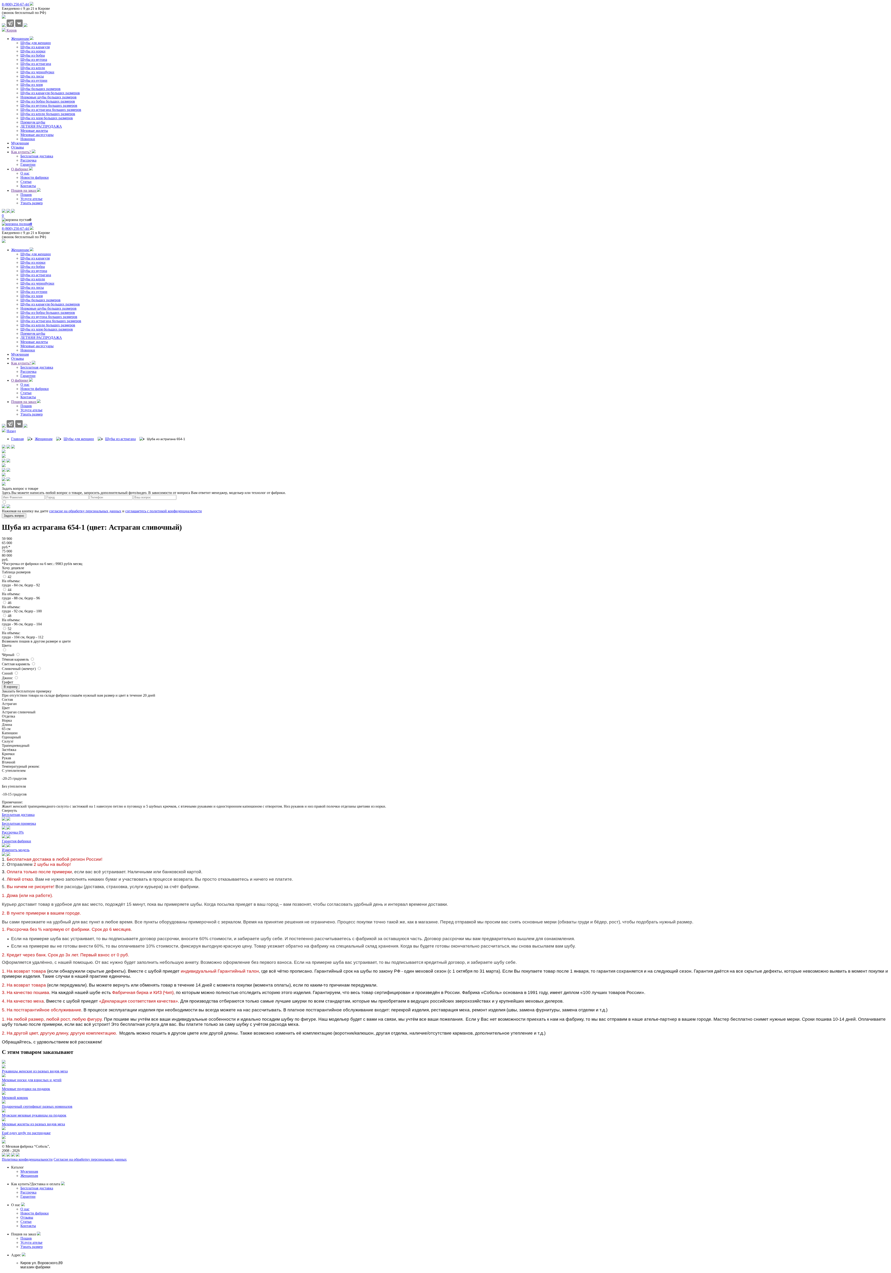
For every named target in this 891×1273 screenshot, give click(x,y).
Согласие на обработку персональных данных (90, 1159)
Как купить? (21, 152)
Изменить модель (15, 850)
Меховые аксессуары (37, 346)
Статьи (26, 393)
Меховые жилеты (34, 342)
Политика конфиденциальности (27, 1159)
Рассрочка (28, 371)
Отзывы (17, 358)
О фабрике (20, 169)
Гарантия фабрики (16, 841)
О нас (24, 384)
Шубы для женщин (35, 254)
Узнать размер (31, 414)
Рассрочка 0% (13, 832)
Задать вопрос (14, 515)
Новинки (27, 350)
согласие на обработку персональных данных (85, 511)
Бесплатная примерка (19, 823)
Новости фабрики (34, 389)
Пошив (26, 406)
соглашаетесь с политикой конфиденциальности (163, 511)
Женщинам (20, 250)
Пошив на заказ (24, 190)
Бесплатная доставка (36, 367)
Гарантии (28, 376)
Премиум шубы (32, 333)
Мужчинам (20, 354)
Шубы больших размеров (40, 300)
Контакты (28, 397)
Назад (11, 431)
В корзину (11, 686)
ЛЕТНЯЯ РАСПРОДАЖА (41, 338)
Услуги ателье (31, 410)
